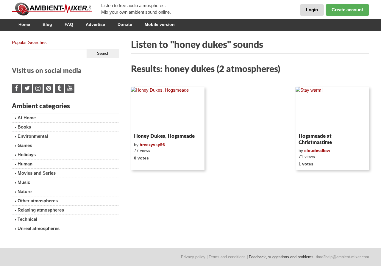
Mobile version (160, 24)
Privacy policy (193, 257)
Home (24, 24)
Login (312, 9)
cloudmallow (317, 150)
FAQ (69, 24)
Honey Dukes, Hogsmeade (164, 136)
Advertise (95, 24)
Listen (145, 123)
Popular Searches (29, 42)
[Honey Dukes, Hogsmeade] (167, 109)
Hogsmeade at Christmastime (315, 139)
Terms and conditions (227, 257)
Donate (125, 24)
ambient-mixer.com (56, 9)
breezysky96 (152, 144)
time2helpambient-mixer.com (342, 257)
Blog (47, 24)
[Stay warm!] (332, 109)
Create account (347, 9)
